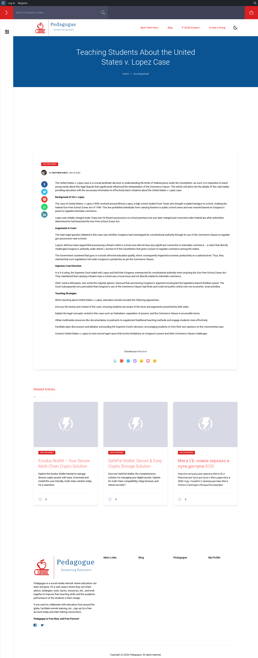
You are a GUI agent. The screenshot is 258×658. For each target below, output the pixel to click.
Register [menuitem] (23, 3)
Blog (170, 27)
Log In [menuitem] (11, 3)
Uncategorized (49, 164)
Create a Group (217, 27)
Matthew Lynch (60, 173)
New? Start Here (149, 27)
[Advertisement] (135, 115)
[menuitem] (3, 3)
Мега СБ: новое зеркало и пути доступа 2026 (203, 463)
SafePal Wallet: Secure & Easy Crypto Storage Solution (135, 463)
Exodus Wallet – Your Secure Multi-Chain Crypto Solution (64, 463)
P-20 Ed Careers (191, 27)
